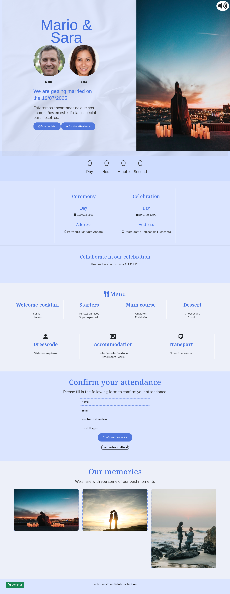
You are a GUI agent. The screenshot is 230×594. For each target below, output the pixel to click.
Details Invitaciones (126, 584)
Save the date (48, 126)
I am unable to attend (115, 447)
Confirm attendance (79, 126)
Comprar (16, 584)
